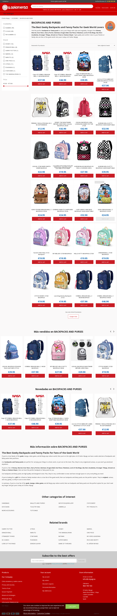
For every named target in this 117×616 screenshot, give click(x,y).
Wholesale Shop (7, 599)
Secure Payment (7, 592)
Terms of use (6, 588)
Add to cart (41, 84)
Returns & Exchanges (8, 595)
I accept (72, 606)
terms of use (70, 563)
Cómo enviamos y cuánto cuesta (12, 581)
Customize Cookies (43, 613)
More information (29, 613)
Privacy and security (57, 563)
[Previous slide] (110, 331)
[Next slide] (113, 331)
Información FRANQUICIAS (10, 602)
